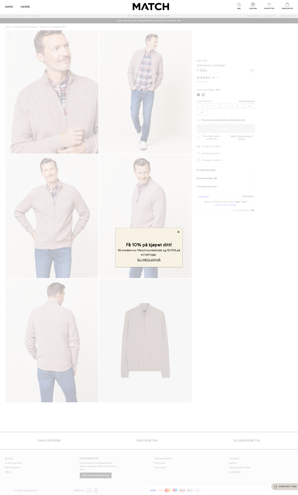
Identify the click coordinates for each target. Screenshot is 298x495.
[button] (239, 6)
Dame (9, 6)
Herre (25, 6)
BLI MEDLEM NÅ (149, 260)
